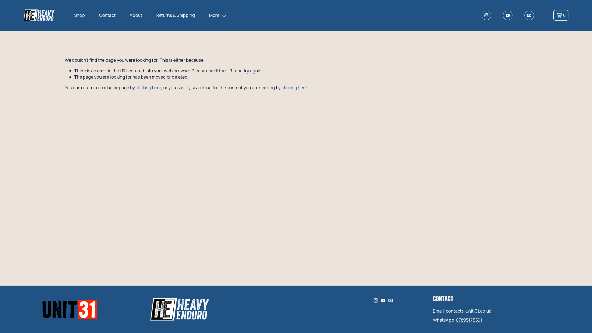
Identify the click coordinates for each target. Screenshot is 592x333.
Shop (79, 15)
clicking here (148, 88)
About (136, 15)
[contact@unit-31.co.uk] (529, 15)
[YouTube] (507, 15)
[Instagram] (486, 15)
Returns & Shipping (175, 15)
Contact (107, 15)
